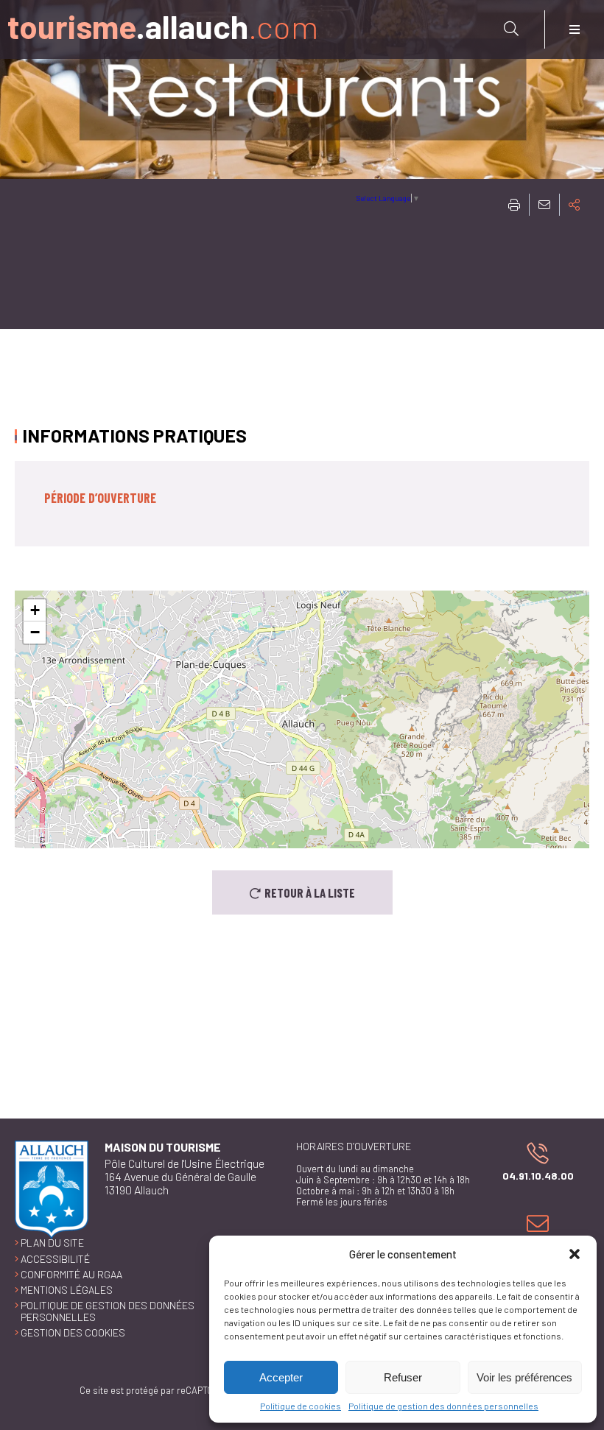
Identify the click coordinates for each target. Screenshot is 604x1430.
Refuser (403, 1377)
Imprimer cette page (514, 205)
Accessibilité (55, 1259)
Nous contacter (534, 1232)
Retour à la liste (309, 892)
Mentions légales (67, 1289)
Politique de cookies (300, 1406)
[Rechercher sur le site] (511, 28)
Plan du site (52, 1242)
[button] (574, 1254)
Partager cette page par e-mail (544, 205)
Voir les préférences (524, 1377)
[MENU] (574, 29)
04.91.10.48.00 (530, 1161)
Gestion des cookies (73, 1332)
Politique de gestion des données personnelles (443, 1406)
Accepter (281, 1377)
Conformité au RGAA (71, 1274)
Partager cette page (574, 205)
